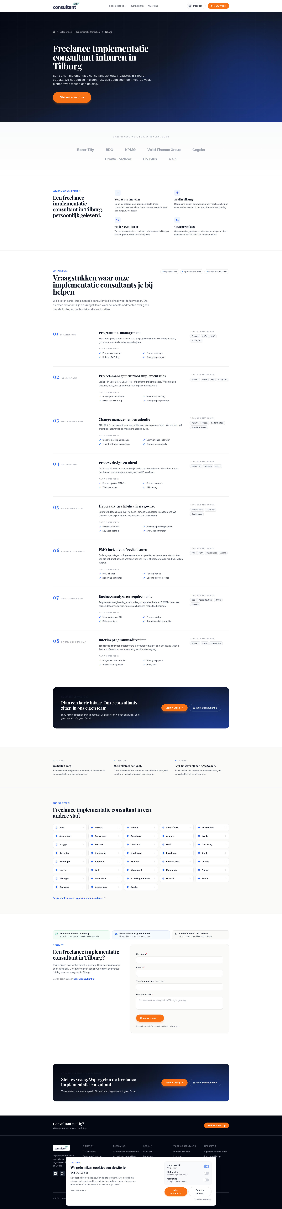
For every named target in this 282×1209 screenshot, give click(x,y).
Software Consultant (93, 1156)
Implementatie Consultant (88, 32)
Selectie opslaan (200, 1191)
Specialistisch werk (192, 271)
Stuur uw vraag (148, 1018)
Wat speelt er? (144, 994)
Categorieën (66, 32)
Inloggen (197, 6)
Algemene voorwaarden (215, 1151)
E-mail (140, 967)
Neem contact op (217, 1125)
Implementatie (170, 271)
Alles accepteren (176, 1191)
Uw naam (141, 954)
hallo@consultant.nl (206, 707)
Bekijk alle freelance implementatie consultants (78, 898)
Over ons (153, 5)
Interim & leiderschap (217, 271)
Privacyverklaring (212, 1156)
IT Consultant (89, 1151)
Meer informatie (77, 1190)
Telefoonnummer (150, 981)
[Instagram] (62, 1173)
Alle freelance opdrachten (126, 1151)
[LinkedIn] (55, 1173)
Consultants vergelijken (124, 1156)
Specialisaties (116, 5)
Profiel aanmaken (181, 1151)
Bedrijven (148, 1156)
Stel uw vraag (218, 6)
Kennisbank (137, 5)
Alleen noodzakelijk (203, 1199)
